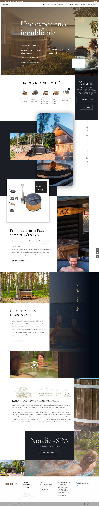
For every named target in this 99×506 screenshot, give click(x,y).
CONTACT (83, 4)
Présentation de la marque (86, 100)
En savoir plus (18, 341)
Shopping (86, 107)
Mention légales (27, 494)
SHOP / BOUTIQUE (52, 4)
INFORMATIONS (74, 4)
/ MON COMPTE (92, 4)
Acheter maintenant (20, 260)
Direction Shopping (50, 452)
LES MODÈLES (62, 4)
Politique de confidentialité (29, 496)
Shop (78, 63)
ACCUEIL (43, 4)
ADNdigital (14, 504)
